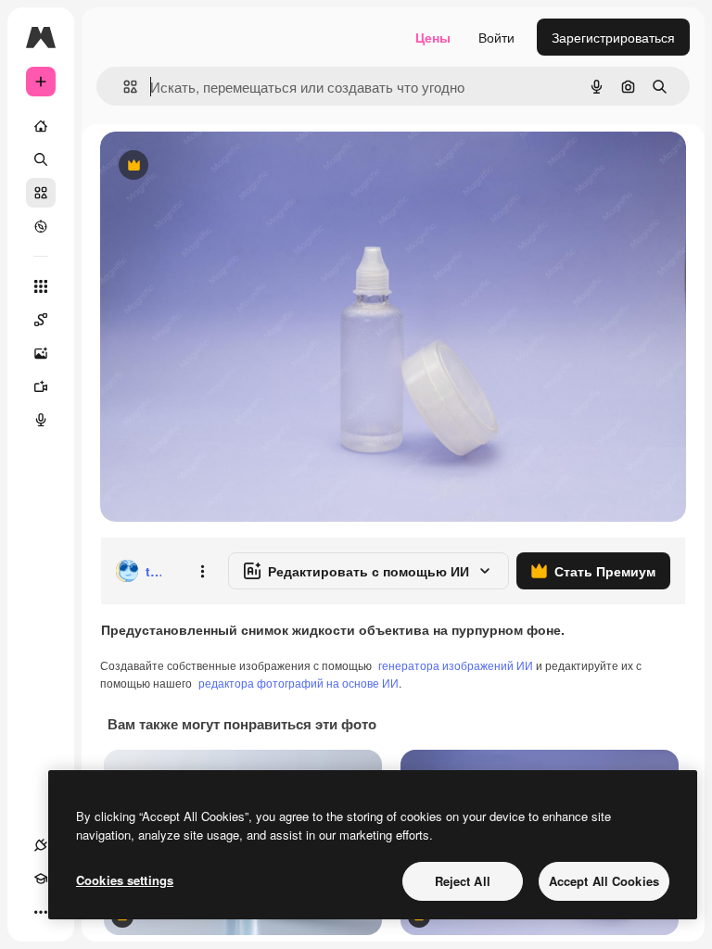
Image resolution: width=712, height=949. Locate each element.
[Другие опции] (202, 570)
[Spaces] (41, 320)
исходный (224, 166)
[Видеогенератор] (41, 386)
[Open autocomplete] (122, 87)
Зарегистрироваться (613, 37)
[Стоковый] (41, 193)
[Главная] (41, 126)
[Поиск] (41, 159)
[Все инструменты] (41, 286)
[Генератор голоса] (41, 420)
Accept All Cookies (604, 881)
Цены (433, 37)
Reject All (462, 881)
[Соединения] (41, 845)
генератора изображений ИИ (455, 665)
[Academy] (41, 878)
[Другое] (41, 912)
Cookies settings (124, 880)
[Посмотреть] (41, 226)
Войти (496, 37)
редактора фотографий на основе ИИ (298, 682)
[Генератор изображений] (41, 353)
